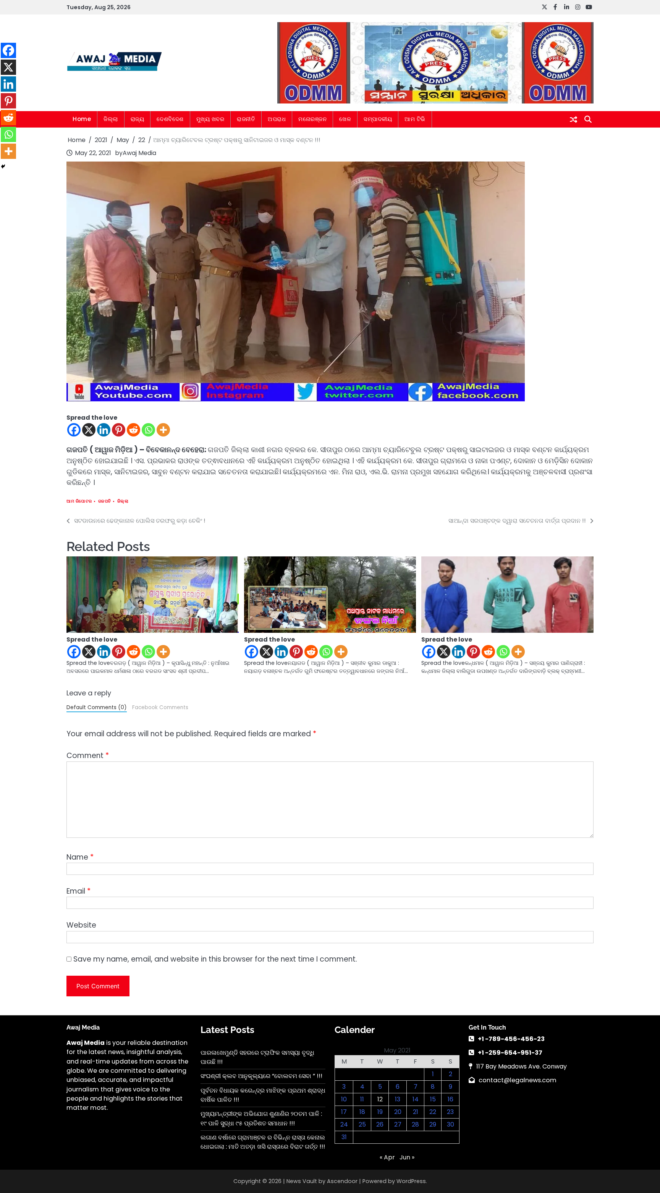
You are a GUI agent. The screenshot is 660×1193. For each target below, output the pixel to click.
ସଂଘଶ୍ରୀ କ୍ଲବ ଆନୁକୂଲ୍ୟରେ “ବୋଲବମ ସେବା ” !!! (261, 1076)
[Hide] (3, 166)
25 (362, 1124)
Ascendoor (342, 1181)
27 (397, 1124)
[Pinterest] (118, 429)
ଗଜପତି (104, 501)
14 (415, 1099)
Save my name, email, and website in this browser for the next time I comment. (215, 959)
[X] (88, 429)
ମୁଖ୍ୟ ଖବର (210, 119)
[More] (163, 429)
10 (344, 1099)
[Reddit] (133, 429)
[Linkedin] (103, 429)
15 (433, 1099)
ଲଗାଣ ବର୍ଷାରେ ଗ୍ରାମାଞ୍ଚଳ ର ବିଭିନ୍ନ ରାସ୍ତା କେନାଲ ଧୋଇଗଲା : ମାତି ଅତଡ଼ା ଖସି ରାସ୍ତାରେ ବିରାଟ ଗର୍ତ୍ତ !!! (263, 1142)
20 (397, 1111)
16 (450, 1099)
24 (344, 1124)
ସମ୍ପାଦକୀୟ (378, 119)
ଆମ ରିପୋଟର (79, 501)
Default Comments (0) (96, 707)
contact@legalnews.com (517, 1080)
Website (81, 925)
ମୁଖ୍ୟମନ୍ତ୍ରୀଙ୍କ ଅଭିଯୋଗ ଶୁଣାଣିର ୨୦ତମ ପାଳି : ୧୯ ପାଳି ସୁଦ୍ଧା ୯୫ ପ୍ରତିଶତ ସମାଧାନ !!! (261, 1118)
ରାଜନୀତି (246, 119)
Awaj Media (139, 153)
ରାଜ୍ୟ (137, 119)
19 (380, 1111)
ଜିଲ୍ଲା (111, 119)
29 (432, 1124)
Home (82, 119)
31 (344, 1137)
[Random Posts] (573, 119)
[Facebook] (74, 429)
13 (397, 1099)
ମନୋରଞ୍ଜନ (312, 119)
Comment (87, 755)
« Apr (387, 1157)
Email (78, 891)
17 (344, 1111)
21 (415, 1111)
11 (362, 1099)
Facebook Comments (160, 707)
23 (450, 1111)
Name (80, 857)
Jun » (407, 1157)
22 (432, 1111)
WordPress (411, 1181)
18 (362, 1111)
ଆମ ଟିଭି (414, 119)
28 (415, 1124)
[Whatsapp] (148, 429)
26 (379, 1124)
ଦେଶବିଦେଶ (170, 119)
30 (450, 1124)
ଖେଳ (345, 119)
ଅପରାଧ (277, 119)
